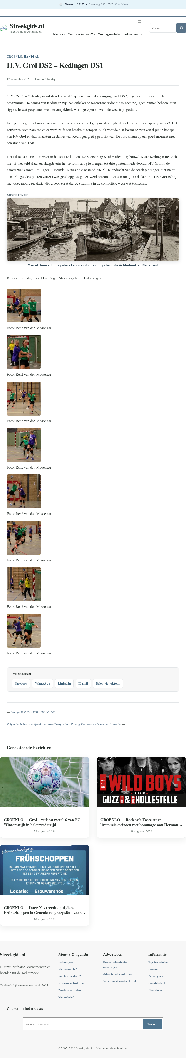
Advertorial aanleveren (118, 973)
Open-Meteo (121, 4)
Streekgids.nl (27, 26)
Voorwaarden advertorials (120, 981)
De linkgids (65, 961)
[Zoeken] (181, 28)
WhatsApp (42, 683)
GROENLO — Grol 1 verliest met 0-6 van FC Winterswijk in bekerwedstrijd (42, 822)
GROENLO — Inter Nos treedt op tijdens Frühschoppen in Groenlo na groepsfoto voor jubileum (42, 910)
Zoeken (152, 1024)
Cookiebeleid (156, 983)
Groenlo (14, 56)
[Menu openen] (139, 21)
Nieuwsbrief (65, 997)
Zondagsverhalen (69, 990)
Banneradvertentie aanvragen (115, 964)
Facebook (21, 683)
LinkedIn (64, 683)
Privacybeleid (157, 976)
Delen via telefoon (108, 683)
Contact (153, 969)
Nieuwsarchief (67, 969)
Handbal (31, 56)
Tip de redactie (158, 961)
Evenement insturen (71, 983)
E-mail (83, 683)
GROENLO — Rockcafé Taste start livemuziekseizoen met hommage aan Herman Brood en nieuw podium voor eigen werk (139, 822)
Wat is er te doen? (69, 976)
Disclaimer (155, 990)
